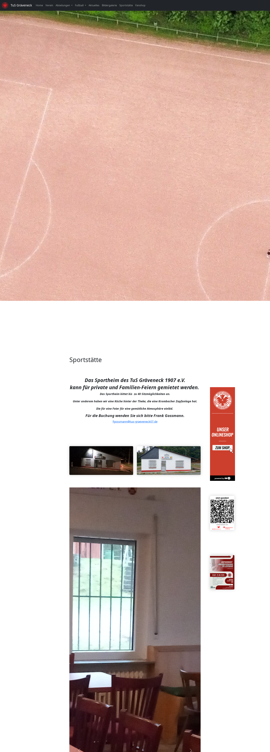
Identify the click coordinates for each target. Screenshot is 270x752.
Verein (49, 5)
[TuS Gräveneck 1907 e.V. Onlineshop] (222, 433)
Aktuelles (94, 5)
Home (39, 5)
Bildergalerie (109, 5)
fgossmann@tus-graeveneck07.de (135, 421)
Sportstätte (126, 5)
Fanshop (140, 5)
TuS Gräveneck (21, 5)
